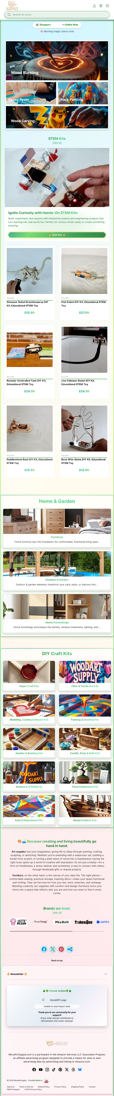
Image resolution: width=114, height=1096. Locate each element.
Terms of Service (26, 1087)
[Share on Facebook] (44, 949)
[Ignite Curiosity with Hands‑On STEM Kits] (57, 177)
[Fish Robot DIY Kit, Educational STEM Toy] (84, 271)
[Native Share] (69, 949)
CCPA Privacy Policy (33, 1089)
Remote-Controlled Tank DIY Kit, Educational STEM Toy (26, 382)
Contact (92, 1087)
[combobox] (57, 14)
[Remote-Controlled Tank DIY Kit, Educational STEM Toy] (30, 350)
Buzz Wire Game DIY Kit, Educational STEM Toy (83, 461)
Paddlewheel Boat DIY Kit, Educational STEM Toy (30, 461)
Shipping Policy (77, 1087)
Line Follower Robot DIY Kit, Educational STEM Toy (78, 382)
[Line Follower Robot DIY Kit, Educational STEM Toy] (84, 350)
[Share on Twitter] (52, 949)
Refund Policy (44, 1087)
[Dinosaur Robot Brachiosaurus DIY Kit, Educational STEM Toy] (30, 271)
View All (57, 912)
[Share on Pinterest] (61, 949)
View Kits (57, 235)
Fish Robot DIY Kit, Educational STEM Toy (83, 303)
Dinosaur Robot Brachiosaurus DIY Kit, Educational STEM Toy (28, 303)
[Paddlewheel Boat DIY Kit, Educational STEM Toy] (30, 429)
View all (57, 142)
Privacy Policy (60, 1087)
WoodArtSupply (20, 1080)
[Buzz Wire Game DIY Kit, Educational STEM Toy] (84, 429)
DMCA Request (13, 1089)
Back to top (57, 960)
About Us (11, 1087)
